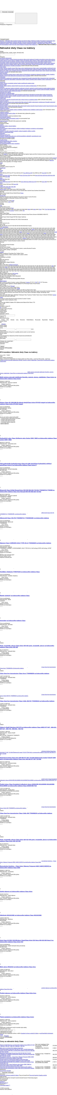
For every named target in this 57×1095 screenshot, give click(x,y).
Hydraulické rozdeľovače (6, 42)
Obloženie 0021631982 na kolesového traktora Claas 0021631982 (20, 915)
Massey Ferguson (24, 44)
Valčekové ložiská (4, 43)
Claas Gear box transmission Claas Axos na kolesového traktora (16, 1067)
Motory (29, 40)
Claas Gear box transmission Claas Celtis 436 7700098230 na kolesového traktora (26, 813)
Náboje (50, 42)
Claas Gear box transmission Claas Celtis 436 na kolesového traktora (17, 1068)
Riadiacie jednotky (17, 42)
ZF (36, 44)
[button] (28, 32)
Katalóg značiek (43, 1075)
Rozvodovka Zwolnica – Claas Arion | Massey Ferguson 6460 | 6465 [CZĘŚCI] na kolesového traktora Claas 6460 (17, 1057)
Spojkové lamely (22, 43)
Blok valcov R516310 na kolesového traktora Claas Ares (18, 967)
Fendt (9, 44)
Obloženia (33, 40)
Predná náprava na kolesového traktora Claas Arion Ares (18, 993)
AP (49, 43)
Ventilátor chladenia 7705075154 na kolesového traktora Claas (20, 572)
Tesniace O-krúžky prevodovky (29, 42)
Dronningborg (4, 44)
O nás (1, 1070)
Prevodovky (43, 40)
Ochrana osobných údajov (12, 1075)
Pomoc (5, 1070)
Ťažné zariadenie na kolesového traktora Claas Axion (17, 1017)
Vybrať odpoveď (4, 423)
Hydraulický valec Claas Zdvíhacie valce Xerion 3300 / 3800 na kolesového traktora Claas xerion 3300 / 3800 (15, 1065)
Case (51, 43)
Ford (13, 44)
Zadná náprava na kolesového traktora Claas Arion (16, 891)
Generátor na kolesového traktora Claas (12, 620)
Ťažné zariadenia (13, 43)
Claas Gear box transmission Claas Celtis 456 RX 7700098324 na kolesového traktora (27, 701)
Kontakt (9, 1070)
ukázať (2, 346)
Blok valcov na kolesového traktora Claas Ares (11, 1048)
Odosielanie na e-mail (6, 1031)
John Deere (17, 44)
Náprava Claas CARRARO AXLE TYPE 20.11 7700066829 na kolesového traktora (25, 543)
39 (4, 1035)
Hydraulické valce (50, 40)
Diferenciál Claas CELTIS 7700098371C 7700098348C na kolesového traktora (24, 518)
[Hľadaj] (26, 18)
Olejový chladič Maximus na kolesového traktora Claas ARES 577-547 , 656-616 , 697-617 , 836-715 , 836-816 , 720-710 (17, 1045)
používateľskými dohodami (46, 1033)
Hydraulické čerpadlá (42, 42)
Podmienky (3, 1075)
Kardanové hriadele (31, 43)
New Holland (32, 44)
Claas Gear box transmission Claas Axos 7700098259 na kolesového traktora (24, 673)
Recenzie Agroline (34, 1075)
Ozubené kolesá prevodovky (20, 40)
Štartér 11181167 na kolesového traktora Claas (15, 595)
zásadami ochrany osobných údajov (30, 1033)
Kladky (38, 40)
